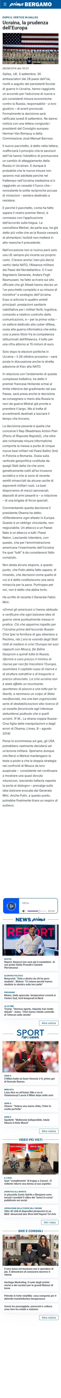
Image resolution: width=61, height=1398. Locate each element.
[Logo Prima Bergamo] (30, 4)
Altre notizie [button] (49, 1023)
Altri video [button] (50, 1222)
